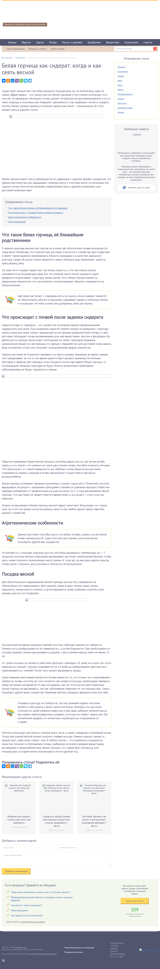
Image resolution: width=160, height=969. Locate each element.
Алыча (120, 89)
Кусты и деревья (72, 42)
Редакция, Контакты (73, 952)
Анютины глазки (125, 107)
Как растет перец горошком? (26, 905)
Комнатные (131, 42)
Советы (147, 42)
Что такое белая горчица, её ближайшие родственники (37, 208)
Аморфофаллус (125, 94)
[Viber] (17, 81)
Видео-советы (58, 48)
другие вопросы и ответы (32, 921)
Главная (8, 57)
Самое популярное (15, 48)
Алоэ (120, 85)
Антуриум (122, 103)
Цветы (40, 42)
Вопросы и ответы (37, 48)
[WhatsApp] (21, 81)
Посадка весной (17, 221)
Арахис (121, 112)
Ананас (121, 98)
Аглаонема (123, 71)
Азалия (121, 76)
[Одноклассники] (8, 81)
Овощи (12, 42)
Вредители (112, 42)
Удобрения (94, 42)
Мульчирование (19, 910)
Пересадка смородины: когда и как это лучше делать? (40, 892)
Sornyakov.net (21, 947)
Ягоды (53, 42)
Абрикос (121, 67)
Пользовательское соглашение (79, 947)
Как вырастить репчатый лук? (27, 915)
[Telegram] (30, 81)
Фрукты (26, 42)
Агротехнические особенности (24, 217)
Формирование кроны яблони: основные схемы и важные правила (42, 899)
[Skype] (26, 81)
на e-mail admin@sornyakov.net (43, 954)
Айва (120, 80)
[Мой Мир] (12, 81)
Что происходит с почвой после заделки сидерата (35, 212)
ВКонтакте (3, 960)
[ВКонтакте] (4, 81)
